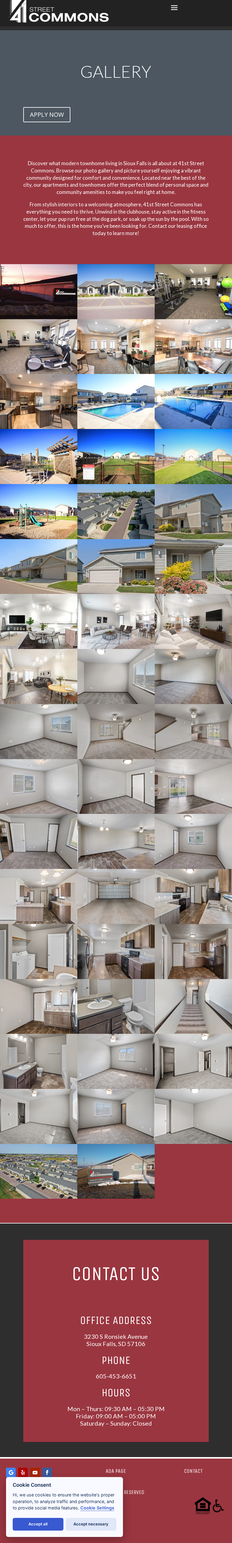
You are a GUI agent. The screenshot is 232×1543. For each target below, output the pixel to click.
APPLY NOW (47, 114)
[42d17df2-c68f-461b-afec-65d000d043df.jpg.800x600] (116, 427)
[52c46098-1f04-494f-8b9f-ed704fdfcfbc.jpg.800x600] (38, 537)
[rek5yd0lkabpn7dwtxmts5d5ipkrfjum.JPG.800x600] (116, 1087)
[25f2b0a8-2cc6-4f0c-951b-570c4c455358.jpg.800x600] (116, 1197)
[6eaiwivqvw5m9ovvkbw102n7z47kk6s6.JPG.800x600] (193, 537)
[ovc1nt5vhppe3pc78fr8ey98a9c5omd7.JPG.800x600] (38, 1142)
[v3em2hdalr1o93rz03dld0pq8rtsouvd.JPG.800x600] (116, 1142)
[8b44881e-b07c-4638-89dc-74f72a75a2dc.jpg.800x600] (38, 317)
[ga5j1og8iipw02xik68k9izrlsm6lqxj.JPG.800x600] (38, 1087)
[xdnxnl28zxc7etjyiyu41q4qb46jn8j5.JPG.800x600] (38, 592)
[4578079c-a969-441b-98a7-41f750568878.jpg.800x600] (116, 317)
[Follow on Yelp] (23, 1472)
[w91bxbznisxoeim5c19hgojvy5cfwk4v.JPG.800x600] (193, 977)
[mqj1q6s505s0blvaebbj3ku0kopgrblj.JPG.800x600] (38, 757)
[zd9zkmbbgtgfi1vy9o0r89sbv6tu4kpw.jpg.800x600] (116, 372)
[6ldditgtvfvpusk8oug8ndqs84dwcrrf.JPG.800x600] (116, 757)
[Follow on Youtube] (35, 1472)
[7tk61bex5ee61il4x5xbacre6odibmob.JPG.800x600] (38, 812)
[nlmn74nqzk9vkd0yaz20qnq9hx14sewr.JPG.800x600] (116, 867)
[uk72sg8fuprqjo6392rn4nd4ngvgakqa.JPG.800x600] (193, 1142)
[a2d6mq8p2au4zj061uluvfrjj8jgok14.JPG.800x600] (193, 867)
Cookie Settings (97, 1507)
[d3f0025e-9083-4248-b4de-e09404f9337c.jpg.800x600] (193, 482)
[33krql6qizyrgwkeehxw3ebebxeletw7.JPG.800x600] (193, 592)
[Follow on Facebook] (47, 1472)
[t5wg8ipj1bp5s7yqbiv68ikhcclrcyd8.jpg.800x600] (193, 372)
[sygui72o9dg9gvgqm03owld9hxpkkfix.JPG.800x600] (193, 702)
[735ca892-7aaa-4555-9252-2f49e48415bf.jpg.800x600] (38, 482)
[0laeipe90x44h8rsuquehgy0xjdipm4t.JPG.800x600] (38, 922)
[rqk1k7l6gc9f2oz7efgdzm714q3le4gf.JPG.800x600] (193, 922)
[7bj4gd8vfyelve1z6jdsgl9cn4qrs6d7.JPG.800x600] (193, 812)
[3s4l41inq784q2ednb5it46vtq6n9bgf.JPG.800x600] (116, 922)
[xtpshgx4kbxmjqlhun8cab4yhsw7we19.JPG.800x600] (38, 1032)
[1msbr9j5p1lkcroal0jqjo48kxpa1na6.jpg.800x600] (116, 647)
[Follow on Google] (11, 1472)
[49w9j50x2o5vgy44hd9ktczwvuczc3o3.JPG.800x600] (116, 702)
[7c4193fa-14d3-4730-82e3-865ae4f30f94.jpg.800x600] (38, 372)
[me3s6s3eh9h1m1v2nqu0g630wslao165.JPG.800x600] (116, 1032)
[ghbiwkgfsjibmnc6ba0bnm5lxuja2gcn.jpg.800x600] (193, 647)
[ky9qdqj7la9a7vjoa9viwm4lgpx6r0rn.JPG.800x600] (116, 977)
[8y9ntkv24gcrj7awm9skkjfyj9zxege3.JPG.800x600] (193, 1032)
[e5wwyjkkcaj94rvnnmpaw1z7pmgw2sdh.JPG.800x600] (193, 757)
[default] (116, 537)
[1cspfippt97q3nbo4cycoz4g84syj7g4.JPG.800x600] (38, 977)
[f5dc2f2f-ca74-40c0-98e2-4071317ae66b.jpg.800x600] (193, 317)
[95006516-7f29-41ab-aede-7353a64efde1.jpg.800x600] (116, 482)
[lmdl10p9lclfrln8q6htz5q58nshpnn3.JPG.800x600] (116, 812)
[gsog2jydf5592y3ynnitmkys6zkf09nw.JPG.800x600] (116, 592)
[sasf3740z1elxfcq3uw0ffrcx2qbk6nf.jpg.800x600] (38, 647)
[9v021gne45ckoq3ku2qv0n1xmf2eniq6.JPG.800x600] (193, 1087)
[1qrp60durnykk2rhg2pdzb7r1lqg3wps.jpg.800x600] (38, 427)
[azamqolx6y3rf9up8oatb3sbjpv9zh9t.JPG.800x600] (38, 867)
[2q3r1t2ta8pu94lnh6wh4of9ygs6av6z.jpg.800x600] (38, 702)
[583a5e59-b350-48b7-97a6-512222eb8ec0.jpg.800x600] (193, 427)
